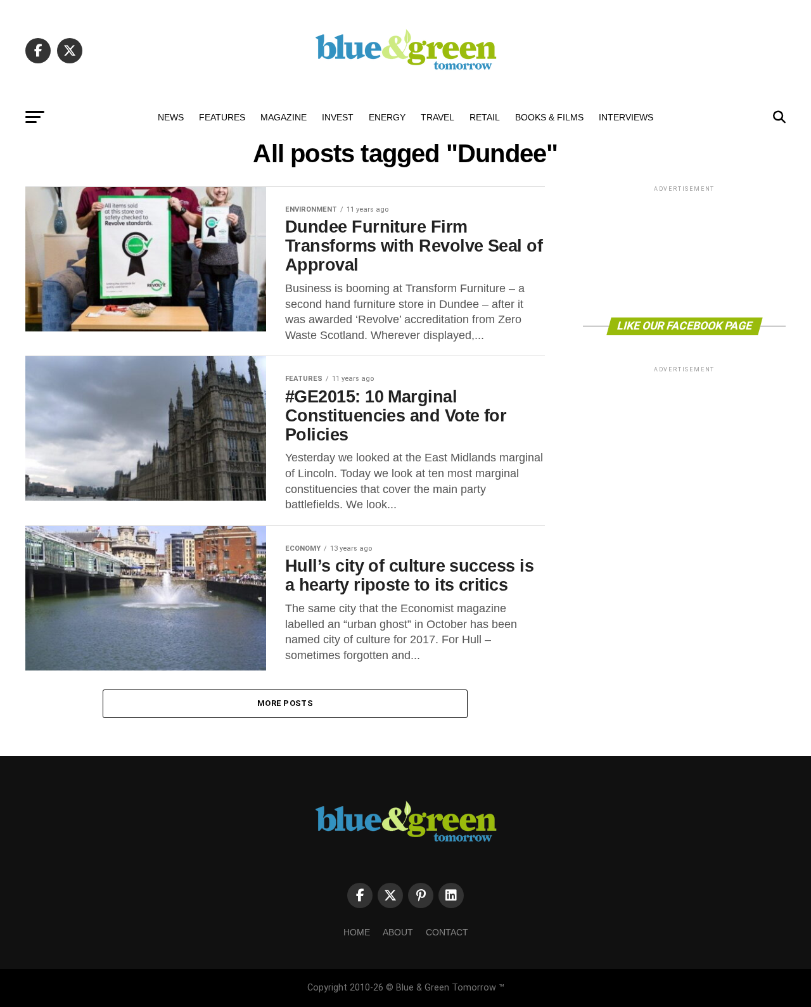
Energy (387, 117)
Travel (437, 117)
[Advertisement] (684, 251)
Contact (447, 932)
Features (222, 117)
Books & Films (549, 117)
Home (356, 932)
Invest (338, 117)
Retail (484, 117)
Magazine (283, 117)
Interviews (626, 117)
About (398, 932)
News (171, 117)
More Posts (285, 703)
